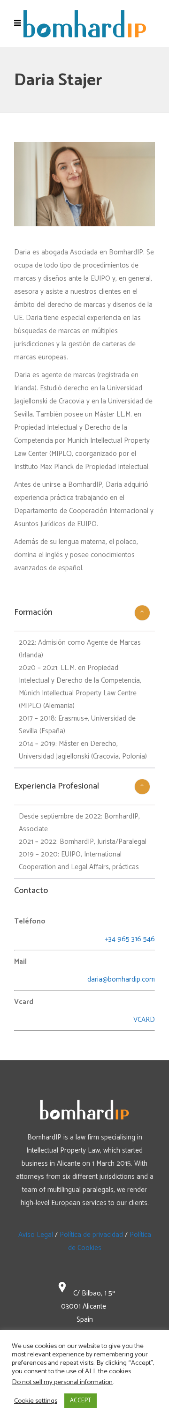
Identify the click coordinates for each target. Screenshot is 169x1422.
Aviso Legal (35, 1235)
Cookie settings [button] (35, 1401)
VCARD (144, 1020)
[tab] (84, 613)
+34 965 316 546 (130, 939)
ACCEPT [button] (80, 1401)
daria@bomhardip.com (121, 979)
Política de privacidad (91, 1235)
